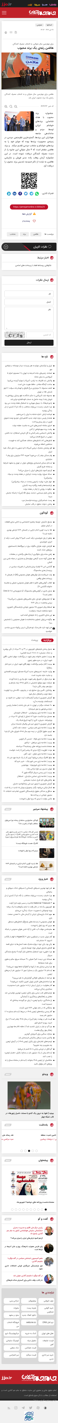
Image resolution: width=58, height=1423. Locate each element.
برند (24, 234)
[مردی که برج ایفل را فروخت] (46, 853)
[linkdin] (14, 193)
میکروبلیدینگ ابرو (12, 1333)
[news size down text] (15, 107)
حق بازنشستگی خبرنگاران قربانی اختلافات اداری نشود (24, 1267)
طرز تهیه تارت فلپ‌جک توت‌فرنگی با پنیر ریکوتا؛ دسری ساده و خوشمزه (28, 629)
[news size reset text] (10, 107)
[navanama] (53, 5)
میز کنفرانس (14, 1355)
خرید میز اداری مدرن (47, 1357)
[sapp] (47, 1408)
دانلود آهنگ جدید (29, 1315)
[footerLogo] (38, 1378)
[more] (7, 809)
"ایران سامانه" (39, 1400)
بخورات (16, 1308)
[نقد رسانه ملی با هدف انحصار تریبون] (45, 1138)
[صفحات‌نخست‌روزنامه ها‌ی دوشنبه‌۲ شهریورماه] (29, 1183)
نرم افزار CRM (47, 1322)
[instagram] (17, 1408)
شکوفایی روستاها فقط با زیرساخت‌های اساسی (33, 265)
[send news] (11, 32)
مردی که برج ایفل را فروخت (28, 850)
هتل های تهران (47, 1333)
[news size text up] (6, 107)
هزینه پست (31, 1308)
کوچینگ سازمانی (12, 1340)
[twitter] (26, 193)
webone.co (31, 1322)
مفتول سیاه (32, 1340)
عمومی (39, 24)
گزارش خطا (27, 214)
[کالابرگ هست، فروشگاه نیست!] (46, 838)
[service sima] (37, 5)
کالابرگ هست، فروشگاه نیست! (27, 843)
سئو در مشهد (14, 1315)
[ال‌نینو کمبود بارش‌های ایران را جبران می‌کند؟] (49, 1233)
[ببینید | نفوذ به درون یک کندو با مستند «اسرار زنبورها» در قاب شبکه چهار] (29, 1095)
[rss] (11, 1408)
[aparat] (39, 1408)
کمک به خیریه (30, 1333)
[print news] (5, 33)
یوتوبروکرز (32, 1301)
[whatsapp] (37, 193)
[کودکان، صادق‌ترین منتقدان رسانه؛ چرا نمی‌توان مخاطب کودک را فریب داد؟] (46, 823)
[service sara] (44, 5)
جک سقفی (14, 1348)
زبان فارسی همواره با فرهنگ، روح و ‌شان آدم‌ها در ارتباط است (24, 1248)
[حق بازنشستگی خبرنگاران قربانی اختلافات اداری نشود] (49, 1263)
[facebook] (20, 193)
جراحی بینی (14, 1301)
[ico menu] (5, 13)
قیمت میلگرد (31, 1355)
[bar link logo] (6, 4)
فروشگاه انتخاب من (13, 1324)
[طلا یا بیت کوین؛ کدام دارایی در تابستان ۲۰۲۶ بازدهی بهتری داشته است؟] (46, 866)
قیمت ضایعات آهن (48, 1342)
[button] (36, 1151)
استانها (49, 24)
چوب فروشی (48, 1301)
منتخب (12, 234)
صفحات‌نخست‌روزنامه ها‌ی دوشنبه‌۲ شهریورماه (35, 1202)
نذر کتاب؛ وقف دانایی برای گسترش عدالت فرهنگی (24, 1280)
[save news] (16, 32)
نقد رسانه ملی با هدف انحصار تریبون (24, 1135)
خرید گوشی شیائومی (48, 1310)
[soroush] (9, 193)
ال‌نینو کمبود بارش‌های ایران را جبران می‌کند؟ (27, 1238)
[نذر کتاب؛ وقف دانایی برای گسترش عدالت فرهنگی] (49, 1279)
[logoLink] (42, 12)
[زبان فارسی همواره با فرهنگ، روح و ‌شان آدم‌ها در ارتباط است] (49, 1248)
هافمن (35, 234)
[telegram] (31, 193)
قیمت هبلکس (30, 1348)
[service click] (30, 5)
